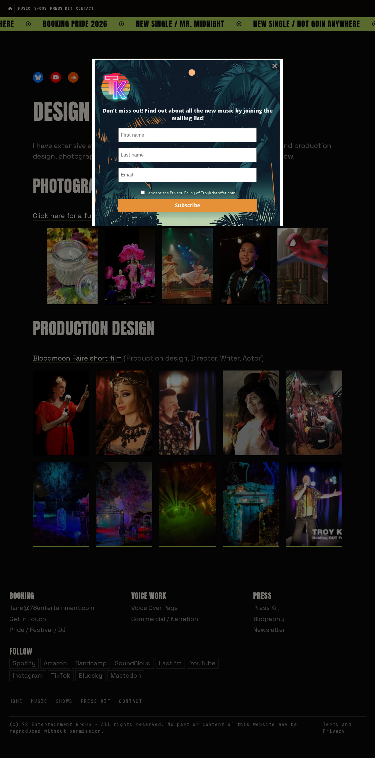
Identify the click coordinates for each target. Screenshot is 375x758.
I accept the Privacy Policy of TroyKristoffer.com (190, 193)
